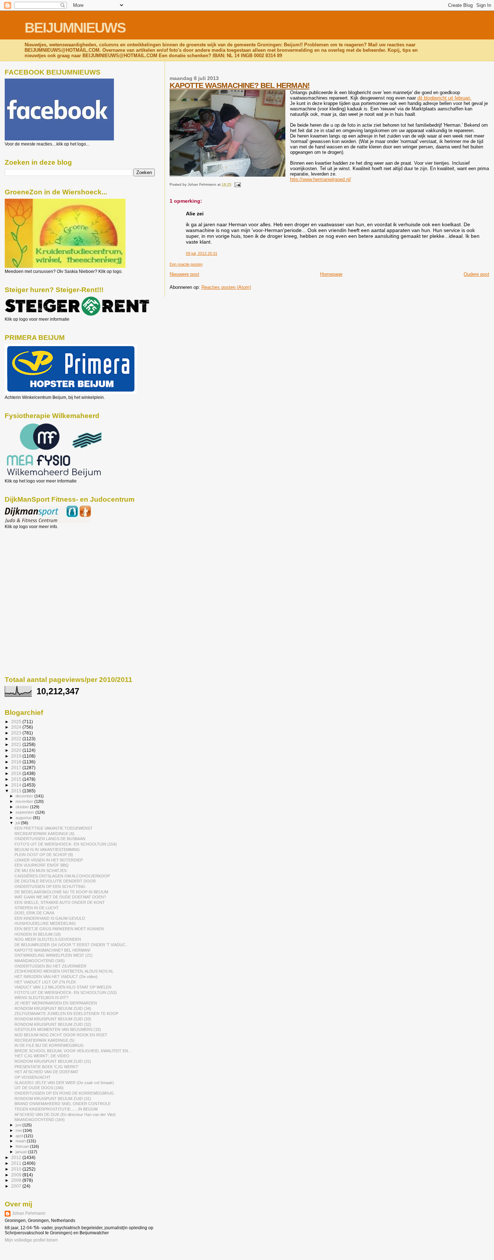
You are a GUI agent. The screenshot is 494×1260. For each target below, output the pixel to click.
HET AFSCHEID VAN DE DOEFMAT (46, 1072)
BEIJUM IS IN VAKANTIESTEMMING (47, 849)
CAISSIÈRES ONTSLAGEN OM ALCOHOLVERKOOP (62, 876)
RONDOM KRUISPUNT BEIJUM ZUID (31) (52, 1061)
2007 (16, 1186)
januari (22, 1152)
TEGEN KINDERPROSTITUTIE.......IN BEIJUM (56, 1109)
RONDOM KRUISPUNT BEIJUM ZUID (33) (52, 1019)
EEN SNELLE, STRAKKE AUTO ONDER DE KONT (59, 902)
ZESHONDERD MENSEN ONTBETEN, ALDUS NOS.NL (64, 971)
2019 (16, 756)
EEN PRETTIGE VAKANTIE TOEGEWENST (53, 828)
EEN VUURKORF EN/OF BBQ (41, 865)
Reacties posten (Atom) (226, 287)
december (25, 796)
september (25, 812)
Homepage (331, 274)
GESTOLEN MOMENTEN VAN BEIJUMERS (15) (57, 1029)
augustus (24, 818)
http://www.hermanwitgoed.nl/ (320, 179)
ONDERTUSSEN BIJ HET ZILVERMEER (50, 966)
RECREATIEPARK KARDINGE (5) (44, 1040)
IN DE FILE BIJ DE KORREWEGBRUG (49, 1045)
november (25, 801)
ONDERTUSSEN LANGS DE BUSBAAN (49, 839)
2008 (16, 1180)
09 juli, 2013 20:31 (201, 253)
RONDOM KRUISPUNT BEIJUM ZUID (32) (52, 1024)
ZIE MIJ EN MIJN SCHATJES (40, 870)
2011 (16, 1163)
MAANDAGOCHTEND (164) (39, 1119)
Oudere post (476, 274)
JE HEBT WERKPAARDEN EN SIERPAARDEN (55, 1003)
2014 (16, 785)
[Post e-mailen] (237, 184)
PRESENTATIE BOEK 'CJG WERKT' (46, 1067)
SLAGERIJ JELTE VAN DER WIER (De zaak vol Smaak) (64, 1082)
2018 (16, 761)
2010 (16, 1169)
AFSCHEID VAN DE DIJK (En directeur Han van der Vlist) (65, 1114)
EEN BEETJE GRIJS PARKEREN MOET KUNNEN (59, 929)
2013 (16, 790)
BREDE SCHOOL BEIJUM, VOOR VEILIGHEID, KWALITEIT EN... (72, 1051)
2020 (16, 750)
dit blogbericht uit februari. (444, 98)
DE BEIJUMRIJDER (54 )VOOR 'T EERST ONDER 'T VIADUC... (71, 945)
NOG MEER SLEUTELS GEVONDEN (47, 939)
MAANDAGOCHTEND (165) (39, 960)
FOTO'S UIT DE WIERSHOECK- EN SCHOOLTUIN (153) (65, 992)
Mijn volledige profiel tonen (31, 1240)
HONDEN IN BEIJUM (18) (37, 934)
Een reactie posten (186, 264)
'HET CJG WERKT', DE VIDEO (41, 1056)
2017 (16, 767)
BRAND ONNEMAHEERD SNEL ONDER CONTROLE (62, 1103)
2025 (16, 721)
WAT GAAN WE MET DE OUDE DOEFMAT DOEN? (60, 897)
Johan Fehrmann (29, 1213)
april (20, 1136)
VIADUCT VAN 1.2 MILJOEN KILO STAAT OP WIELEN (62, 987)
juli (18, 823)
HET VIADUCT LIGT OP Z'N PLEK (45, 982)
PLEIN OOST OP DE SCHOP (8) (43, 854)
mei (19, 1130)
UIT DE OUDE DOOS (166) (39, 1088)
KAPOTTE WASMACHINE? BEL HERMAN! (240, 85)
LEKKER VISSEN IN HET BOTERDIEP (48, 860)
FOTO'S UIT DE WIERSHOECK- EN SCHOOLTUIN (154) (65, 844)
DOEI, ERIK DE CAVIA (34, 913)
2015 (16, 779)
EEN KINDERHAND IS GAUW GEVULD (49, 918)
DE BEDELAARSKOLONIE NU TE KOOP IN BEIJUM (61, 892)
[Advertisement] (37, 568)
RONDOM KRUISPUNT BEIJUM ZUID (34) (52, 1008)
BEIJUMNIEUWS (75, 27)
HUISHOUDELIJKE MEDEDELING (45, 923)
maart (21, 1141)
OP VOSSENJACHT (32, 1077)
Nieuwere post (184, 274)
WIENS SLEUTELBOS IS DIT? (41, 997)
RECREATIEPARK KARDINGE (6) (44, 833)
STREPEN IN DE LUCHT (36, 908)
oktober (23, 807)
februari (23, 1146)
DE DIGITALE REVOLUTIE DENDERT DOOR (55, 881)
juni (19, 1125)
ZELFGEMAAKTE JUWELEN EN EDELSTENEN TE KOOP (66, 1013)
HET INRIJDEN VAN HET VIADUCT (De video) (56, 976)
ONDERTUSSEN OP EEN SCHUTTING (49, 886)
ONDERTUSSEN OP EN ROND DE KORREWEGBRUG (64, 1093)
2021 (16, 744)
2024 (16, 727)
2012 (16, 1157)
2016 (16, 773)
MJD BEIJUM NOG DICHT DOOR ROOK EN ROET (60, 1035)
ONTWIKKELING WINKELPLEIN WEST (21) (53, 955)
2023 (16, 732)
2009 (16, 1174)
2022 (16, 738)
